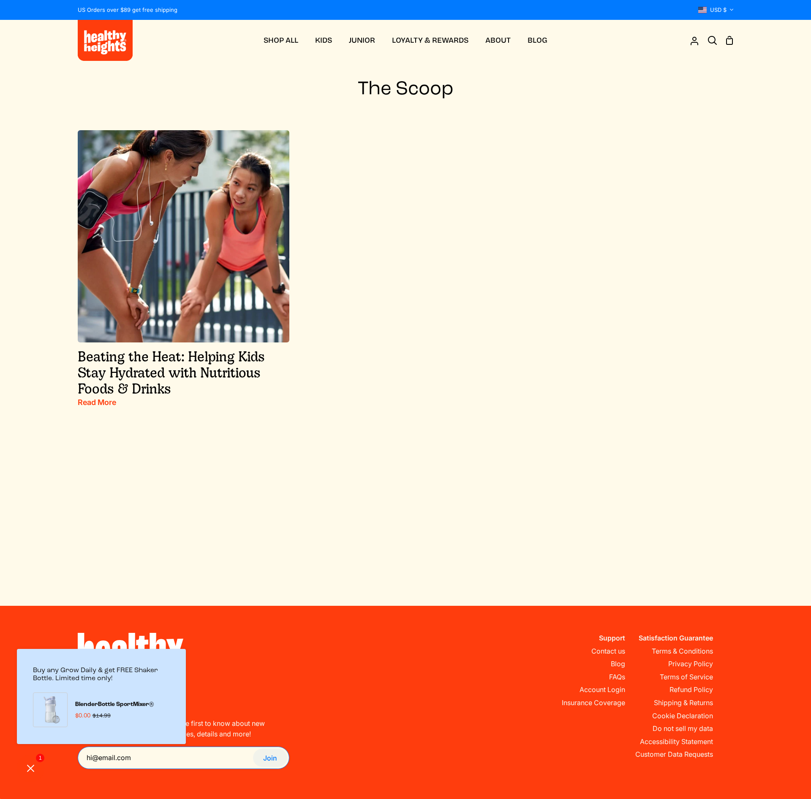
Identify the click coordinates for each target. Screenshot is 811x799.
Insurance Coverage (593, 702)
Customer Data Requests (674, 754)
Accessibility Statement (676, 741)
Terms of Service (686, 677)
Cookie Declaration (682, 715)
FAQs (617, 677)
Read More (97, 402)
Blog (618, 663)
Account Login (602, 689)
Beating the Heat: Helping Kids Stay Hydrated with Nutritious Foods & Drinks (171, 372)
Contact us (608, 651)
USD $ (718, 9)
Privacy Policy (690, 663)
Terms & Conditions (682, 651)
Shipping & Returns (683, 702)
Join (270, 758)
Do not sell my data (683, 728)
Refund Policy (691, 689)
